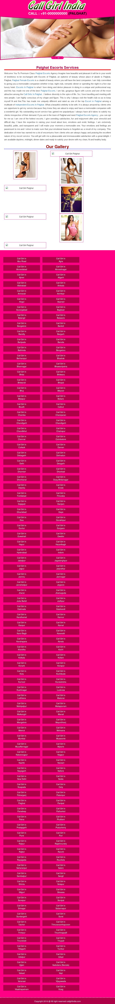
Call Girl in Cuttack (21, 446)
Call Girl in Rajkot (21, 850)
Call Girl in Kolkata (21, 656)
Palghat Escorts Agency (87, 115)
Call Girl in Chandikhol (22, 429)
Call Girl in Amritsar (60, 292)
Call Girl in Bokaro (60, 397)
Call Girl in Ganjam (60, 502)
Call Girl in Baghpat (60, 308)
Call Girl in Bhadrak (60, 357)
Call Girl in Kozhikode (60, 672)
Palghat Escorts (42, 73)
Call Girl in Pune (21, 834)
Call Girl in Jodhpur (60, 599)
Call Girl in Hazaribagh (61, 543)
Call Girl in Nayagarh (21, 769)
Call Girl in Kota (21, 672)
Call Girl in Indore (60, 551)
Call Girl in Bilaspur (21, 397)
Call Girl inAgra (60, 260)
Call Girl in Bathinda (21, 349)
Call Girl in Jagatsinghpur (61, 559)
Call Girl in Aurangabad (21, 308)
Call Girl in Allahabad (21, 284)
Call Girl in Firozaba (60, 494)
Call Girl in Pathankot (60, 810)
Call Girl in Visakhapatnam (22, 988)
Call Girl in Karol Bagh (22, 632)
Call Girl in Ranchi (60, 850)
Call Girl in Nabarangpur (22, 753)
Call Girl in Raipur (21, 842)
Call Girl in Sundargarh (21, 915)
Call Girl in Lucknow (60, 688)
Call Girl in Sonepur (21, 899)
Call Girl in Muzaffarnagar (21, 745)
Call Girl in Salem (60, 866)
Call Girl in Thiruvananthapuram (60, 923)
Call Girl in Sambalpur (22, 874)
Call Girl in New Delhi (21, 777)
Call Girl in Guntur (21, 527)
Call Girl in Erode (60, 486)
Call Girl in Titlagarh (21, 947)
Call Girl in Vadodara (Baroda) (60, 963)
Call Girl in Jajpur (21, 567)
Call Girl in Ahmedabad (21, 268)
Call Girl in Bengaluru (60, 349)
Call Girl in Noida (60, 777)
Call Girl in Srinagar (21, 907)
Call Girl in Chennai (21, 438)
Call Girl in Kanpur (21, 624)
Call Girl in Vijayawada (61, 980)
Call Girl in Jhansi (21, 591)
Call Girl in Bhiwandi (21, 381)
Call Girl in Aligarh (60, 276)
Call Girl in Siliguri (21, 891)
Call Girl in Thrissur (21, 931)
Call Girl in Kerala (60, 640)
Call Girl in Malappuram (60, 704)
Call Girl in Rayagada (21, 858)
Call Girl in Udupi (60, 955)
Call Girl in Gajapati (21, 502)
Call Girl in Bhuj (21, 389)
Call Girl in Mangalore (22, 721)
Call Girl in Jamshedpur (21, 583)
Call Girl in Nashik (21, 761)
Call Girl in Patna (21, 818)
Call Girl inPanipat (60, 802)
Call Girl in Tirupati (60, 939)
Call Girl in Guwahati (21, 535)
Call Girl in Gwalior (60, 535)
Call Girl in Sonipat (60, 899)
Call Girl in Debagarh (21, 454)
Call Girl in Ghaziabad (22, 510)
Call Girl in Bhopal (60, 381)
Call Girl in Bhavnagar (22, 365)
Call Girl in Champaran (61, 413)
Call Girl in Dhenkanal (22, 478)
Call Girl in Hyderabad (22, 551)
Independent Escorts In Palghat (29, 104)
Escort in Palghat (93, 101)
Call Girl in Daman (60, 446)
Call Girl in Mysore (60, 745)
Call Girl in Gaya (60, 510)
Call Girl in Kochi (60, 648)
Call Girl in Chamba (21, 413)
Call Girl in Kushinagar (22, 688)
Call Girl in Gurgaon (60, 527)
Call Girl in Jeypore (60, 583)
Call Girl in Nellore (60, 769)
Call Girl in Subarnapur (61, 907)
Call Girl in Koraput (60, 664)
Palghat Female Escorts (23, 80)
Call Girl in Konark (21, 664)
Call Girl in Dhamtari (21, 470)
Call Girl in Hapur (21, 543)
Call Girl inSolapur (60, 882)
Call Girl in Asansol (60, 300)
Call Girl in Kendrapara (21, 640)
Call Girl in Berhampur (22, 357)
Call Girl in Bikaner (60, 389)
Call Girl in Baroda (60, 340)
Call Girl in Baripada (21, 340)
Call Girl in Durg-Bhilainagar (60, 478)
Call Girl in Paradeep (21, 810)
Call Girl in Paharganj (21, 793)
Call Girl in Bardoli (60, 324)
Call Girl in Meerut (21, 729)
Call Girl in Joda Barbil (22, 599)
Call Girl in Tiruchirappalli (61, 931)
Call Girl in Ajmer (21, 276)
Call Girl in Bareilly (21, 332)
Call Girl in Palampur (60, 793)
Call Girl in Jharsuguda (61, 591)
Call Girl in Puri (60, 834)
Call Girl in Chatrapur (60, 429)
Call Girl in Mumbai (21, 737)
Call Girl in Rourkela (60, 858)
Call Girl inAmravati (21, 292)
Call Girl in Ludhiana (21, 696)
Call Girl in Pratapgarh (22, 826)
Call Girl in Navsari (60, 761)
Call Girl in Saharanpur (21, 866)
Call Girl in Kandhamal (22, 616)
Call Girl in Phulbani (60, 818)
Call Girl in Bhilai (21, 373)
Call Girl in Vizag (60, 988)
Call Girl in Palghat (21, 802)
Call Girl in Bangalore (21, 324)
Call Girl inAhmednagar (61, 268)
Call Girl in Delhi (21, 462)
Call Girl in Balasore (60, 316)
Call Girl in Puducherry (61, 826)
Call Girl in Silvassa (60, 891)
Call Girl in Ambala (60, 284)
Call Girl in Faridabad (21, 494)
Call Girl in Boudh (21, 405)
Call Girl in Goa (21, 518)
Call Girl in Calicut (60, 405)
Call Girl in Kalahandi (60, 607)
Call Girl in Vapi (60, 971)
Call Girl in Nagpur (60, 753)
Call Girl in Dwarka (21, 486)
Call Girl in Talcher (21, 923)
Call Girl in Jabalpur (21, 559)
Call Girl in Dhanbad (60, 470)
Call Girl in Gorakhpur (61, 518)
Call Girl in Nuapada (21, 785)
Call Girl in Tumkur (60, 947)
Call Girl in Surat (60, 915)
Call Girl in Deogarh (60, 462)
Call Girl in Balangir (21, 316)
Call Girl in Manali (60, 713)
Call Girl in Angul (21, 300)
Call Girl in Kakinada (21, 607)
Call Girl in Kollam (60, 656)
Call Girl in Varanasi (21, 980)
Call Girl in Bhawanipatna (61, 365)
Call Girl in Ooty (60, 785)
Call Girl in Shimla (21, 882)
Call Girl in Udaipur (21, 955)
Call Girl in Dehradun (60, 454)
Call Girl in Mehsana (60, 729)
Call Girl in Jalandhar (60, 567)
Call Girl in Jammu (21, 575)
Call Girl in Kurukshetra (60, 680)
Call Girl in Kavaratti (60, 632)
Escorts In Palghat (25, 87)
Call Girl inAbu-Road (21, 260)
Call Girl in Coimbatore (61, 438)
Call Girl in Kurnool (21, 680)
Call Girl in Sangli (60, 874)
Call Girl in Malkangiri (21, 713)
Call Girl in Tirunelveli (21, 939)
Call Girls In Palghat (33, 94)
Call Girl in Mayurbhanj (61, 721)
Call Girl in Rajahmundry (61, 842)
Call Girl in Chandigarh (22, 421)
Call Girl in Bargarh (60, 332)
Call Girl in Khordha (21, 648)
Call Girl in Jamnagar (60, 575)
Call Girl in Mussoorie (60, 737)
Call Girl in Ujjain (21, 963)
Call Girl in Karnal (60, 624)
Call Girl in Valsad (21, 971)
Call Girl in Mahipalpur (22, 704)
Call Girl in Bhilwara (60, 373)
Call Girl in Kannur (60, 616)
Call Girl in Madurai (60, 696)
